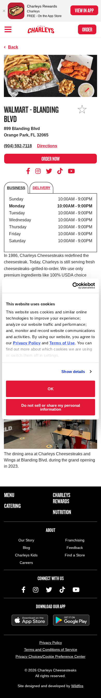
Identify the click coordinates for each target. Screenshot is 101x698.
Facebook (29, 171)
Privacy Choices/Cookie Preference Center (50, 656)
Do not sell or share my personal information (50, 407)
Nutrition (62, 512)
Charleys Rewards (61, 498)
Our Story (26, 540)
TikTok (60, 171)
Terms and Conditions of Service (50, 649)
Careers (26, 562)
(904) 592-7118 (18, 146)
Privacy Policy (50, 642)
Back (13, 47)
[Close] (3, 10)
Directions (47, 146)
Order (87, 29)
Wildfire (77, 686)
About (50, 530)
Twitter (49, 171)
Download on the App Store (30, 620)
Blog (26, 547)
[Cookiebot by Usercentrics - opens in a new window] (72, 285)
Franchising (74, 540)
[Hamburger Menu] (8, 29)
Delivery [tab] (41, 188)
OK (51, 389)
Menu (9, 495)
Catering (12, 505)
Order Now (50, 158)
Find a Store (75, 555)
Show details (73, 371)
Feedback (75, 547)
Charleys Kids (26, 555)
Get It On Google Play (71, 620)
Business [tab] (16, 188)
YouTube (71, 171)
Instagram (38, 171)
